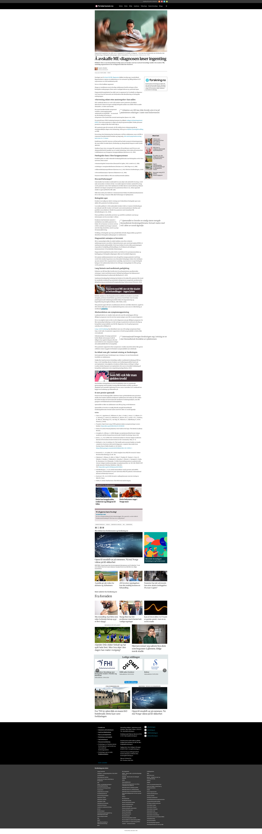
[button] (159, 1)
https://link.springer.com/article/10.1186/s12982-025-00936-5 (114, 448)
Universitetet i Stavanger (152, 812)
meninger (129, 524)
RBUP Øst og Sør (150, 775)
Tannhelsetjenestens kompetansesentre (156, 799)
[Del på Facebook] (96, 528)
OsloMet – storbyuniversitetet (128, 823)
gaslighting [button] (104, 309)
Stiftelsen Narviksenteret (152, 793)
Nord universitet (125, 798)
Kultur (121, 6)
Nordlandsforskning (126, 800)
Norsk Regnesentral (126, 813)
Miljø (130, 6)
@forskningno (151, 727)
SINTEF (148, 782)
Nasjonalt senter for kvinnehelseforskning (131, 791)
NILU (98, 825)
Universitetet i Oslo (151, 811)
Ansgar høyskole (101, 771)
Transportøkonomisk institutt (153, 801)
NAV (98, 818)
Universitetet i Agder (151, 805)
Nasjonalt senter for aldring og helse (130, 787)
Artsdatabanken (100, 775)
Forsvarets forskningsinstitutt (104, 787)
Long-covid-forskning (101, 329)
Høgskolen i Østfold (101, 799)
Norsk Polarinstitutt (126, 812)
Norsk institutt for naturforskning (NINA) (131, 819)
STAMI (148, 789)
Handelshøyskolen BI (102, 793)
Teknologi (144, 6)
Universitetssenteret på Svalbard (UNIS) (155, 816)
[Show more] (119, 521)
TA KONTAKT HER (101, 514)
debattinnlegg (100, 524)
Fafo (98, 782)
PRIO (148, 773)
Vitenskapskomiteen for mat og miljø (155, 824)
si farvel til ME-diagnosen (111, 77)
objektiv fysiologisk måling (135, 129)
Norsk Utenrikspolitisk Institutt (129, 817)
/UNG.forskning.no (152, 733)
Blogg (161, 6)
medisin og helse (116, 524)
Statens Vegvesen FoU (151, 791)
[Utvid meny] (166, 6)
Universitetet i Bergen (151, 807)
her (156, 89)
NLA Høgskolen (125, 771)
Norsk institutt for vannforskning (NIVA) (131, 821)
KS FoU (98, 809)
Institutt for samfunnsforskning (104, 807)
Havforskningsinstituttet (102, 795)
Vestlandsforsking (151, 818)
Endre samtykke (102, 762)
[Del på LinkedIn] (101, 528)
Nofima (123, 796)
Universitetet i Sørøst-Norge (153, 814)
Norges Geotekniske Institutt (128, 802)
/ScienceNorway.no (152, 736)
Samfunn (136, 6)
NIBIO (98, 820)
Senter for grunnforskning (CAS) (154, 784)
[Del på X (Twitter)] (98, 528)
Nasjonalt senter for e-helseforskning (130, 789)
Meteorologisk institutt (102, 816)
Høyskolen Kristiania (102, 805)
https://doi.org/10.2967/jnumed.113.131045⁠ (111, 467)
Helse (126, 6)
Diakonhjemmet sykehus (102, 777)
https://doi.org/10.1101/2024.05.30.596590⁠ (112, 426)
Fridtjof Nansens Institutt (102, 791)
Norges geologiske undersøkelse (129, 808)
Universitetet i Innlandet (152, 809)
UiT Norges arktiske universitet (154, 803)
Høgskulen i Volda (101, 801)
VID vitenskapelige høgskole (153, 822)
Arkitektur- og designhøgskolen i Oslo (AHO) (107, 773)
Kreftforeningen (101, 811)
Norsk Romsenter (126, 815)
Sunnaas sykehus (150, 795)
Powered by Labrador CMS (131, 830)
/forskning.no (151, 730)
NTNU (123, 780)
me (124, 524)
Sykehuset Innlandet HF (152, 797)
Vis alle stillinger (131, 682)
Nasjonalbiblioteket (126, 782)
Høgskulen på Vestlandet (102, 803)
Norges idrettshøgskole (127, 810)
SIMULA (149, 780)
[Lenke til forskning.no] (105, 5)
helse (108, 524)
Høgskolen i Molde (101, 797)
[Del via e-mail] (103, 528)
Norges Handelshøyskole (127, 804)
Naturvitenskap (153, 6)
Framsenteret (100, 789)
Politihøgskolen (150, 771)
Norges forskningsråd (127, 806)
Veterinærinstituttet (151, 820)
